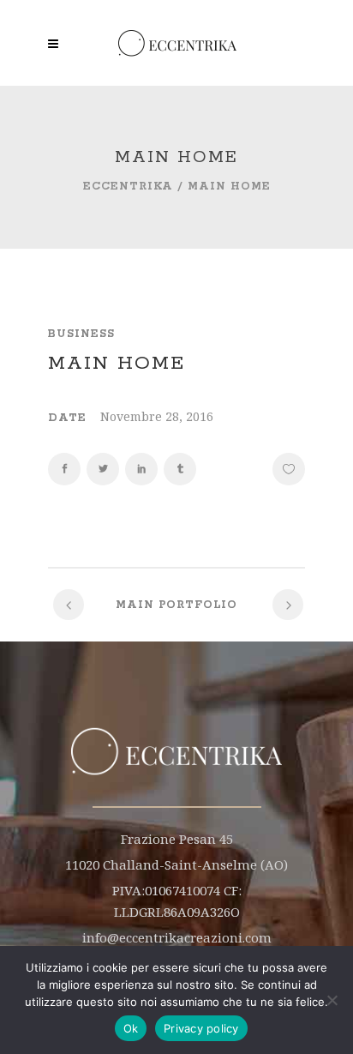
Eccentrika (128, 186)
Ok (131, 1028)
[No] (331, 1000)
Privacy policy (201, 1028)
